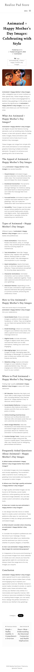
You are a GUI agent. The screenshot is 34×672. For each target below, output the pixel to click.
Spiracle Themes (17, 668)
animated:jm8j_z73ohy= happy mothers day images (16, 62)
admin (20, 50)
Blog (20, 615)
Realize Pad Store (17, 5)
